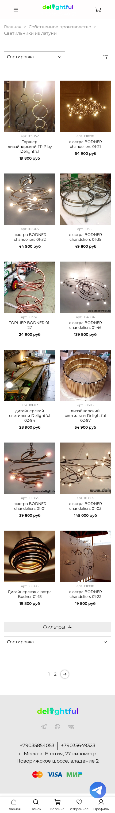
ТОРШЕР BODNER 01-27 (30, 325)
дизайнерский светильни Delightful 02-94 (29, 415)
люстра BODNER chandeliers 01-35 (85, 237)
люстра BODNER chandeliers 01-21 (85, 144)
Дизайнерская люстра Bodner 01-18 (30, 594)
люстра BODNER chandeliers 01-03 (85, 506)
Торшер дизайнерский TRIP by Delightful (30, 146)
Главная (12, 26)
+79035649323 (78, 745)
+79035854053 (37, 745)
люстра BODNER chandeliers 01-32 (29, 237)
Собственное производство (60, 26)
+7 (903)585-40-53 (57, 14)
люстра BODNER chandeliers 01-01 (29, 506)
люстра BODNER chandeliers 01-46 (85, 325)
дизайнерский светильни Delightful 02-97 (85, 415)
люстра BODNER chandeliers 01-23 (85, 594)
